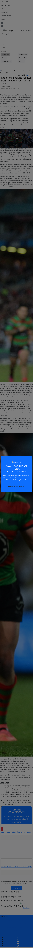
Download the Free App (16, 486)
